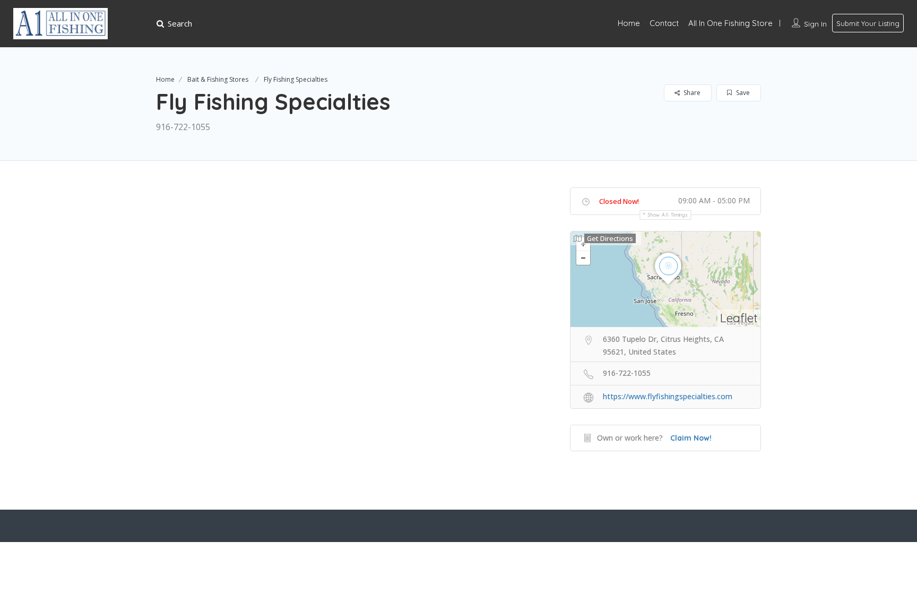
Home (629, 23)
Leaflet (739, 317)
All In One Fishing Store (730, 23)
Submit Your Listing (867, 23)
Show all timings (668, 215)
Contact (664, 23)
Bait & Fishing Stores (217, 79)
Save (742, 92)
